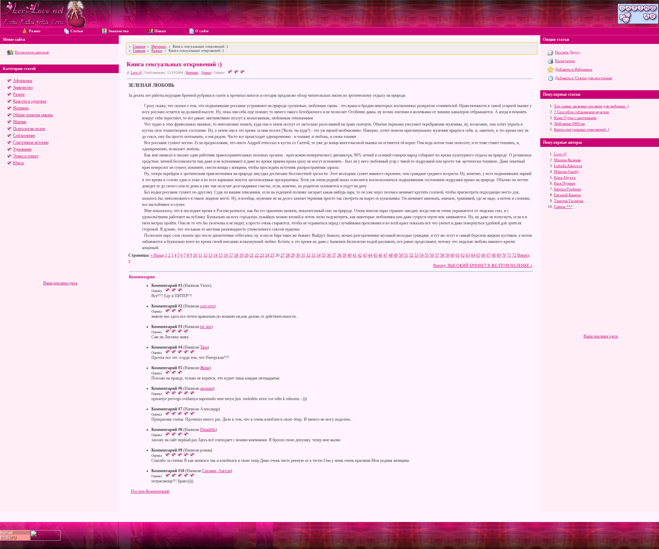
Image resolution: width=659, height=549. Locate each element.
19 (241, 255)
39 (344, 255)
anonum (206, 388)
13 (210, 255)
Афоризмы (22, 80)
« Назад (157, 255)
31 (303, 255)
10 (195, 255)
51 (406, 255)
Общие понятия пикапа (33, 115)
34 (318, 255)
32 (308, 255)
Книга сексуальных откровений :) (581, 129)
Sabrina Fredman (567, 189)
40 (349, 255)
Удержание (22, 149)
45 (375, 255)
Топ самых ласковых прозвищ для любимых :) (591, 106)
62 (463, 255)
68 (494, 255)
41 (354, 255)
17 (231, 255)
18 (236, 255)
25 (272, 255)
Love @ (136, 72)
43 (365, 255)
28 (288, 255)
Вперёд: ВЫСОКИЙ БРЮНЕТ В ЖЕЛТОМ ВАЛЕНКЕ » (482, 265)
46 (380, 255)
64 (473, 255)
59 (447, 255)
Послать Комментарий (150, 491)
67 (488, 255)
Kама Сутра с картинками (575, 118)
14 (215, 255)
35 (324, 255)
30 (298, 255)
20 (246, 255)
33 (313, 255)
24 (267, 255)
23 (262, 255)
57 (437, 255)
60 (452, 255)
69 (499, 255)
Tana (204, 347)
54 (421, 255)
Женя (204, 367)
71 (509, 255)
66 (483, 255)
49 (396, 255)
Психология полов (29, 128)
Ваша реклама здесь (60, 283)
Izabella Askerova (568, 166)
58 (442, 255)
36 (329, 255)
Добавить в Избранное (573, 69)
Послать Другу (567, 52)
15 (221, 255)
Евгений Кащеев (567, 195)
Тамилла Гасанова (568, 201)
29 (293, 255)
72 (514, 255)
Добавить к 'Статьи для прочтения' (583, 78)
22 (257, 255)
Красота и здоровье (29, 101)
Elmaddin (208, 429)
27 (282, 255)
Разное (19, 94)
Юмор (18, 163)
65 (478, 255)
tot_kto (205, 326)
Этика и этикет (25, 156)
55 (427, 255)
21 (252, 255)
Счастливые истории (30, 142)
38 (339, 255)
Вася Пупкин (564, 183)
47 (385, 255)
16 (226, 255)
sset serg (207, 306)
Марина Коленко (567, 160)
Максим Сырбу (566, 172)
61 (457, 255)
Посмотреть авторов (32, 52)
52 (411, 255)
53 (416, 255)
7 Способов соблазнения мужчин (581, 112)
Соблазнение (24, 135)
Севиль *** (563, 207)
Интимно (21, 108)
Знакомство (23, 87)
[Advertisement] (60, 233)
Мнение (19, 121)
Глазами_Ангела (216, 470)
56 (432, 255)
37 (334, 255)
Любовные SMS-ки (569, 123)
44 (370, 255)
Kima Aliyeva (565, 177)
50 (401, 255)
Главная (139, 46)
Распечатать (565, 61)
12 (205, 255)
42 (360, 255)
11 (200, 255)
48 (391, 255)
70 (504, 255)
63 (468, 255)
